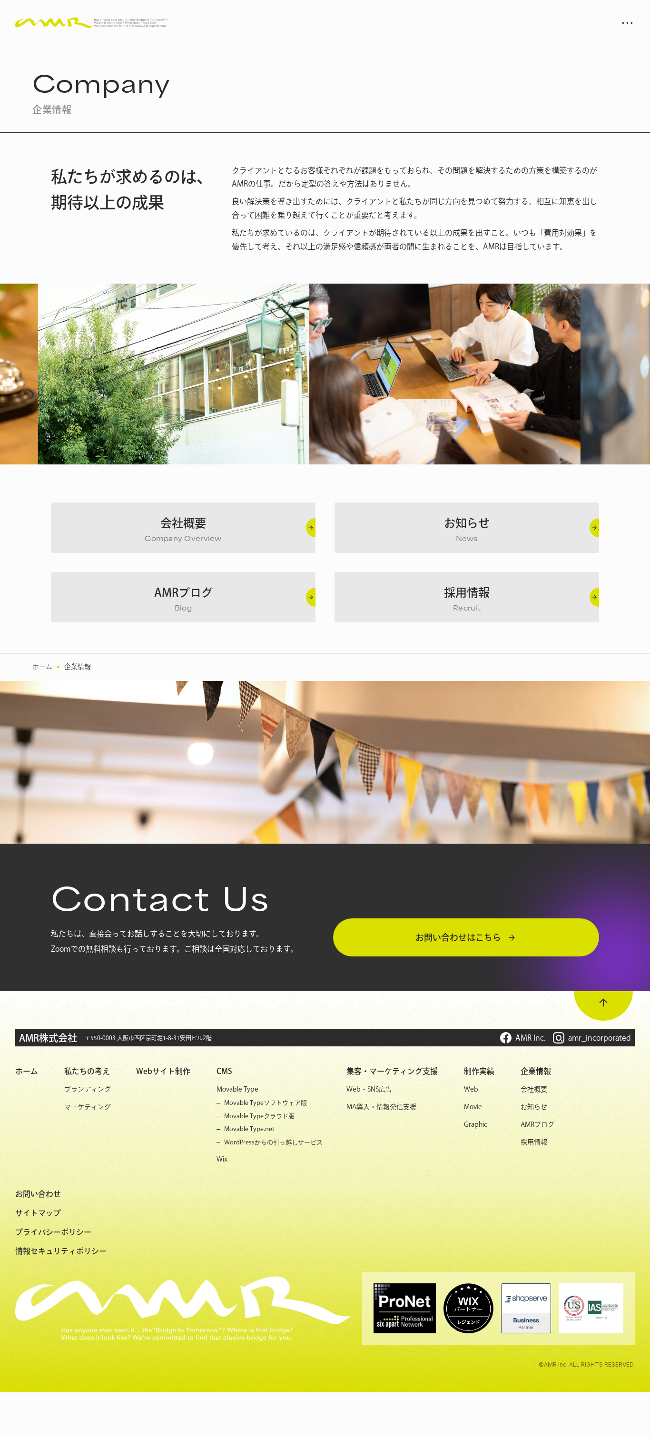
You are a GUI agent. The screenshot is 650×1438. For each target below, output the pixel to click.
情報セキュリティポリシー (61, 1251)
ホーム (42, 666)
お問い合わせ (38, 1194)
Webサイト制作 (163, 1071)
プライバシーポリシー (53, 1232)
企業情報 (77, 666)
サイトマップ (38, 1213)
